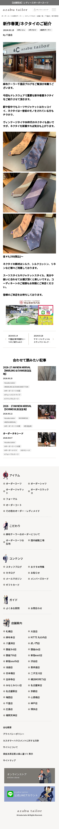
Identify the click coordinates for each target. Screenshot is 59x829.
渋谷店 (34, 661)
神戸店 (34, 703)
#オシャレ (21, 30)
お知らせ (35, 572)
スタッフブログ (14, 566)
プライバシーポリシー (13, 733)
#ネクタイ (32, 30)
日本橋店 (10, 673)
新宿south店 (12, 661)
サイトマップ (9, 760)
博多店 (34, 709)
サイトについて (10, 747)
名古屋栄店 (36, 685)
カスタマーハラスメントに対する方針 (21, 740)
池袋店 (9, 667)
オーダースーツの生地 (15, 542)
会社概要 (7, 727)
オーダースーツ (14, 483)
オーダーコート (14, 505)
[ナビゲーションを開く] (54, 10)
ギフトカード (13, 584)
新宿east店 (36, 655)
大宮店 (34, 631)
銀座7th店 (11, 655)
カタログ (10, 572)
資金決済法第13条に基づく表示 (18, 753)
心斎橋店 (35, 697)
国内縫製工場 (37, 540)
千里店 (9, 703)
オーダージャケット (15, 491)
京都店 (34, 691)
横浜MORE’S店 (38, 679)
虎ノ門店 (35, 643)
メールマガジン (14, 578)
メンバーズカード (40, 578)
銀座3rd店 (11, 649)
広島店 (9, 709)
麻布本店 (10, 637)
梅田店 (9, 697)
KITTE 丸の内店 (39, 637)
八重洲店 (10, 643)
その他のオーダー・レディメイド (23, 510)
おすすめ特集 (37, 566)
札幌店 (9, 631)
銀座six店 (35, 649)
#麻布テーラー (45, 30)
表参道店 (35, 667)
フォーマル (11, 498)
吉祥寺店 (10, 679)
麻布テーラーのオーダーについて (23, 534)
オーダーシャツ (39, 483)
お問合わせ (36, 608)
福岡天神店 (11, 715)
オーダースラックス (40, 491)
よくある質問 (13, 608)
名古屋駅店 (11, 691)
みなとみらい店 (14, 685)
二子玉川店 (36, 673)
